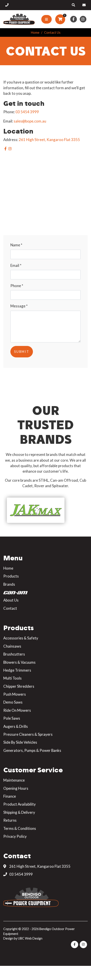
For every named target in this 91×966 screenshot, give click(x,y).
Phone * (16, 285)
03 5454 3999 (27, 112)
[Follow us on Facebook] (73, 19)
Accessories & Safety (20, 638)
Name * (16, 245)
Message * (19, 306)
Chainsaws (12, 646)
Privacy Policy (15, 836)
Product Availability (19, 804)
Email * (15, 265)
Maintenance (14, 780)
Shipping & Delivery (19, 812)
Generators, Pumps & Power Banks (32, 750)
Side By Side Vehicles (20, 742)
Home (35, 32)
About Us (11, 600)
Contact (10, 608)
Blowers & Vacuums (19, 662)
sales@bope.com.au (30, 121)
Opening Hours (15, 788)
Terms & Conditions (19, 828)
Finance (9, 796)
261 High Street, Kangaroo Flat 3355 (49, 139)
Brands (9, 584)
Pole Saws (11, 718)
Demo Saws (13, 702)
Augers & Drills (15, 726)
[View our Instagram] (83, 19)
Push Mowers (14, 694)
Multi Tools (12, 678)
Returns (10, 820)
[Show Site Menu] (46, 19)
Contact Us (52, 32)
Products (11, 576)
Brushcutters (14, 654)
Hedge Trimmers (17, 670)
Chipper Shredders (18, 686)
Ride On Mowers (17, 710)
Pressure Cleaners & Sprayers (28, 734)
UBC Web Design (30, 938)
